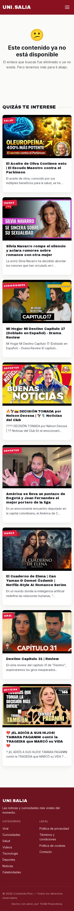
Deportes (8, 859)
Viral (5, 828)
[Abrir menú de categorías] (67, 7)
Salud (6, 841)
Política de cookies (52, 845)
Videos (7, 847)
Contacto (45, 852)
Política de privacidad (54, 828)
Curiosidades (11, 834)
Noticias (7, 866)
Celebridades (11, 872)
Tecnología (10, 853)
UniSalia (16, 7)
